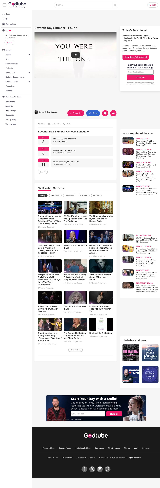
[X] (92, 469)
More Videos (75, 350)
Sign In (9, 42)
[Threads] (107, 469)
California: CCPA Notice (86, 458)
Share (95, 113)
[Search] (115, 4)
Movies (127, 448)
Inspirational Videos (82, 448)
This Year (83, 196)
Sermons (146, 448)
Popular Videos (48, 448)
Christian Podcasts (134, 340)
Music (136, 448)
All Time (96, 196)
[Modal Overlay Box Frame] (140, 74)
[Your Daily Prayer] (150, 352)
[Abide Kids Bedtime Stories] (150, 374)
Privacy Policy (67, 458)
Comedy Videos (64, 448)
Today (42, 196)
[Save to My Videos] (105, 113)
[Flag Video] (113, 113)
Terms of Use (53, 458)
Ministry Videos (114, 448)
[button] (75, 55)
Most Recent (58, 188)
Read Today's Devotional (135, 57)
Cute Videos (99, 448)
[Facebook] (84, 469)
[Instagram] (100, 469)
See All (43, 172)
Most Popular (44, 188)
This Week (55, 196)
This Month (69, 196)
